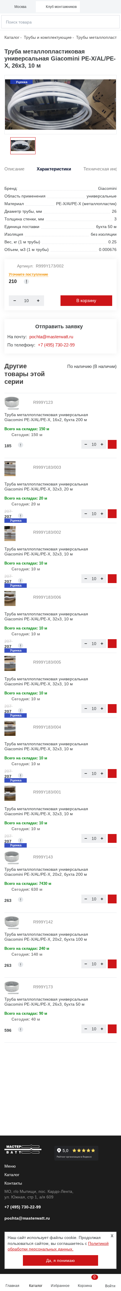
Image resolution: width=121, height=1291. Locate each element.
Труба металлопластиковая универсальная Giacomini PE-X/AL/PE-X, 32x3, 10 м (46, 551)
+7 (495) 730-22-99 (56, 344)
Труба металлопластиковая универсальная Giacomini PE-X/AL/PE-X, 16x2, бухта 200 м (46, 417)
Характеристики (54, 169)
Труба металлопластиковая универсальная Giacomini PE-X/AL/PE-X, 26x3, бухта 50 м (46, 1002)
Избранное (60, 1286)
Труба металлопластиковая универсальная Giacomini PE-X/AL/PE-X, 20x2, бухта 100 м (46, 937)
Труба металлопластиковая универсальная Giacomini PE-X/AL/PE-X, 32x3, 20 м (46, 486)
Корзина (86, 1281)
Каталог (35, 1286)
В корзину (86, 300)
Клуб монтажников (61, 7)
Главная (12, 1286)
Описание (14, 169)
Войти (110, 1286)
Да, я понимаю (60, 1260)
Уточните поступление (28, 274)
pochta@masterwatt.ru (51, 336)
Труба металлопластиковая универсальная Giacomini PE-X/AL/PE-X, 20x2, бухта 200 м (46, 872)
